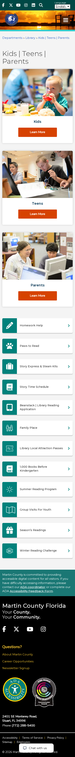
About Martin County (17, 654)
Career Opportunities (17, 661)
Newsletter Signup (16, 668)
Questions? (12, 646)
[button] (41, 5)
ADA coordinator (32, 587)
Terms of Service (32, 738)
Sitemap (7, 742)
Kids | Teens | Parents (53, 38)
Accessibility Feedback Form (31, 591)
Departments (12, 38)
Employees (23, 742)
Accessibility (10, 738)
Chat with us (38, 748)
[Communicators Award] (44, 692)
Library (30, 38)
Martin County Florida (34, 605)
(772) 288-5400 (23, 725)
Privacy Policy (55, 738)
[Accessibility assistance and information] (15, 689)
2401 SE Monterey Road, (19, 718)
